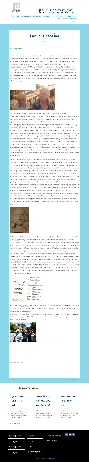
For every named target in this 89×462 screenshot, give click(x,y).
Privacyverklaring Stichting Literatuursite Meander (35, 452)
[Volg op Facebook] (73, 434)
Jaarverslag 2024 (13, 453)
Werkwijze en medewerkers (31, 436)
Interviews (26, 16)
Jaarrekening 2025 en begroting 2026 (15, 436)
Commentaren (59, 16)
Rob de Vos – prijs (51, 440)
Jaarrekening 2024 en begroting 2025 (15, 447)
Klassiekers (63, 19)
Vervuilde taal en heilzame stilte (68, 401)
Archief (73, 19)
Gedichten (72, 16)
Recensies (47, 16)
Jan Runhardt (50, 458)
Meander (16, 16)
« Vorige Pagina (16, 424)
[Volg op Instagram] (66, 434)
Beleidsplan (31, 442)
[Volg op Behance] (70, 434)
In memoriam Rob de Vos (53, 436)
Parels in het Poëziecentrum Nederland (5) (44, 401)
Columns (37, 16)
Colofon (30, 447)
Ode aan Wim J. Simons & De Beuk (18, 401)
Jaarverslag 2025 (13, 442)
